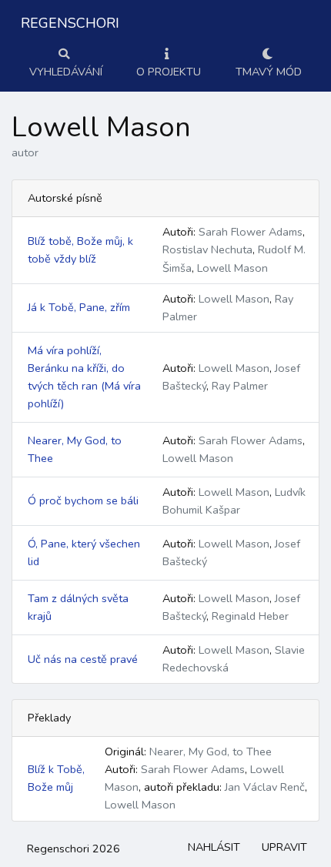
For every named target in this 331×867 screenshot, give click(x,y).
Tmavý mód (269, 71)
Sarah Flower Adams (251, 231)
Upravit (284, 847)
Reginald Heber (250, 616)
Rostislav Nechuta (207, 249)
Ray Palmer (240, 385)
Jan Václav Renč (265, 787)
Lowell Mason (232, 268)
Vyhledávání (65, 71)
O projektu (168, 71)
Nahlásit (214, 847)
